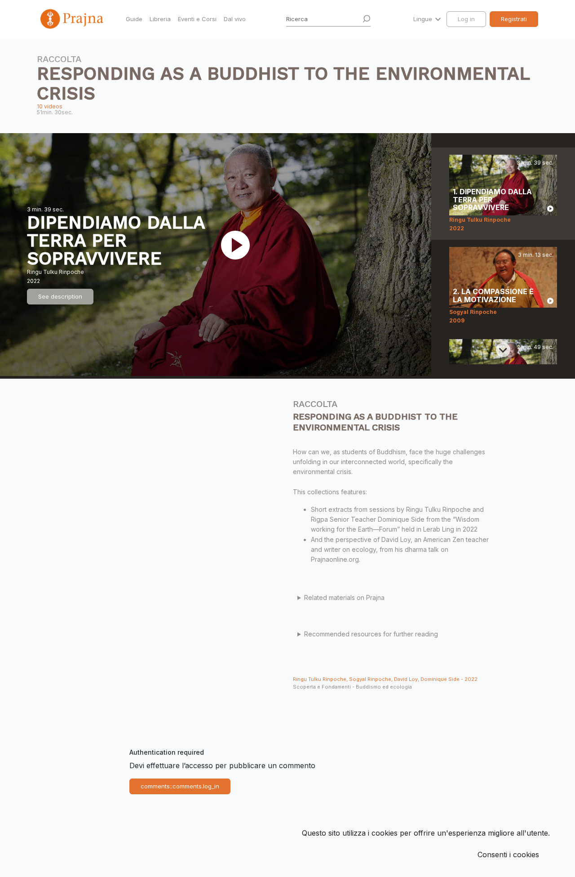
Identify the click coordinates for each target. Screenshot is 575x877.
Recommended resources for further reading (371, 634)
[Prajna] (73, 19)
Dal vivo (235, 18)
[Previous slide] (503, 162)
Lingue (423, 18)
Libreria (160, 18)
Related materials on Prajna (344, 597)
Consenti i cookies (508, 854)
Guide (134, 18)
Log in (466, 18)
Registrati (514, 18)
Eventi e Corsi (197, 18)
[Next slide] (503, 350)
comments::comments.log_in (180, 786)
